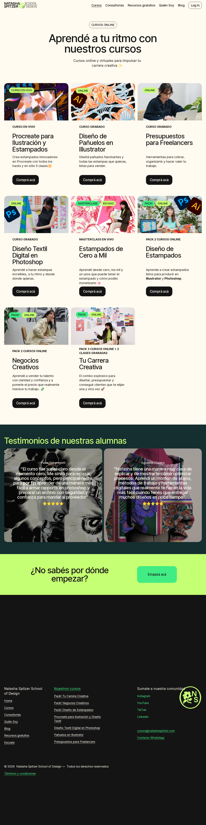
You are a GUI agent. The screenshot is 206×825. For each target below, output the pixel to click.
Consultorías (114, 5)
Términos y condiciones (20, 773)
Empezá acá (157, 574)
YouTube (143, 703)
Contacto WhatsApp (150, 737)
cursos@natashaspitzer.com (156, 730)
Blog (181, 5)
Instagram (143, 696)
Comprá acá (25, 180)
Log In (195, 5)
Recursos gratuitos (141, 5)
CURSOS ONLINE (103, 25)
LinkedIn (143, 716)
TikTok (141, 710)
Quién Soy (166, 5)
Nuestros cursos (67, 689)
